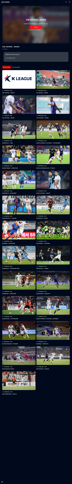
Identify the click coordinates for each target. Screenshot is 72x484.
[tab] (6, 67)
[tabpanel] (36, 233)
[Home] (5, 2)
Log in (42, 29)
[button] (66, 2)
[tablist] (11, 67)
